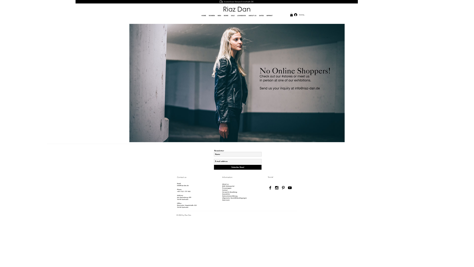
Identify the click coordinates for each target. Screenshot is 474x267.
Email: (179, 183)
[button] (291, 14)
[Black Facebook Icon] (270, 187)
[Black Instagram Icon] (276, 187)
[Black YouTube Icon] (289, 187)
